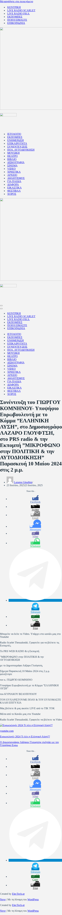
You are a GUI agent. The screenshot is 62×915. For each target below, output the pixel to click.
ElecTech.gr (18, 893)
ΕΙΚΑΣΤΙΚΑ (14, 187)
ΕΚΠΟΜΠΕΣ (14, 16)
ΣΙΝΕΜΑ (12, 165)
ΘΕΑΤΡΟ (12, 156)
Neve (3, 899)
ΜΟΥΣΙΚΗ (13, 152)
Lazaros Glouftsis (23, 482)
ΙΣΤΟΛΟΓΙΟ (14, 134)
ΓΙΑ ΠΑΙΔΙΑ (14, 181)
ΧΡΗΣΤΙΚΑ (14, 171)
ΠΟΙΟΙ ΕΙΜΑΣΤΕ (17, 19)
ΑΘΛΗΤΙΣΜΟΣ (16, 178)
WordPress (33, 899)
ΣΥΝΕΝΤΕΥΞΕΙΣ (17, 146)
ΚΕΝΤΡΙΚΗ (14, 7)
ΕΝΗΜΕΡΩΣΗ (15, 140)
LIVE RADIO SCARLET (21, 10)
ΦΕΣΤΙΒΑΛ (14, 190)
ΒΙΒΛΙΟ (12, 159)
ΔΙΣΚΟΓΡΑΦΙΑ (15, 162)
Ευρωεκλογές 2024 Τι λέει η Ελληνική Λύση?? (25, 736)
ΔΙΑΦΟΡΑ (13, 184)
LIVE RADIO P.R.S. (18, 13)
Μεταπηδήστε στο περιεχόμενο (16, 1)
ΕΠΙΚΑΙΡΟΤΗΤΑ (17, 143)
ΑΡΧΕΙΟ (12, 175)
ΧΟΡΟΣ (11, 194)
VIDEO (11, 168)
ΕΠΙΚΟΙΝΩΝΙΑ (16, 23)
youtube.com (7, 730)
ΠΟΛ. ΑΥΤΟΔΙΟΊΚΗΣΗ (21, 149)
